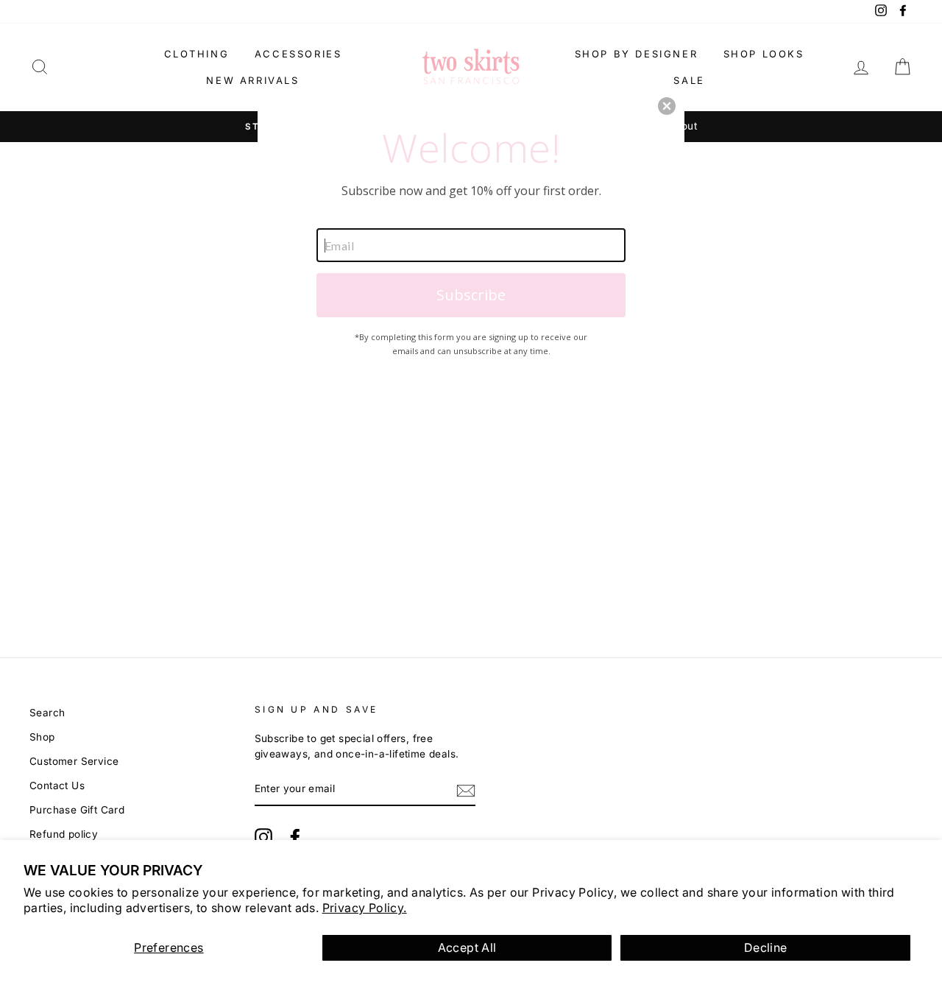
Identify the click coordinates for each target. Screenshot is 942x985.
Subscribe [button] (471, 295)
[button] (667, 106)
